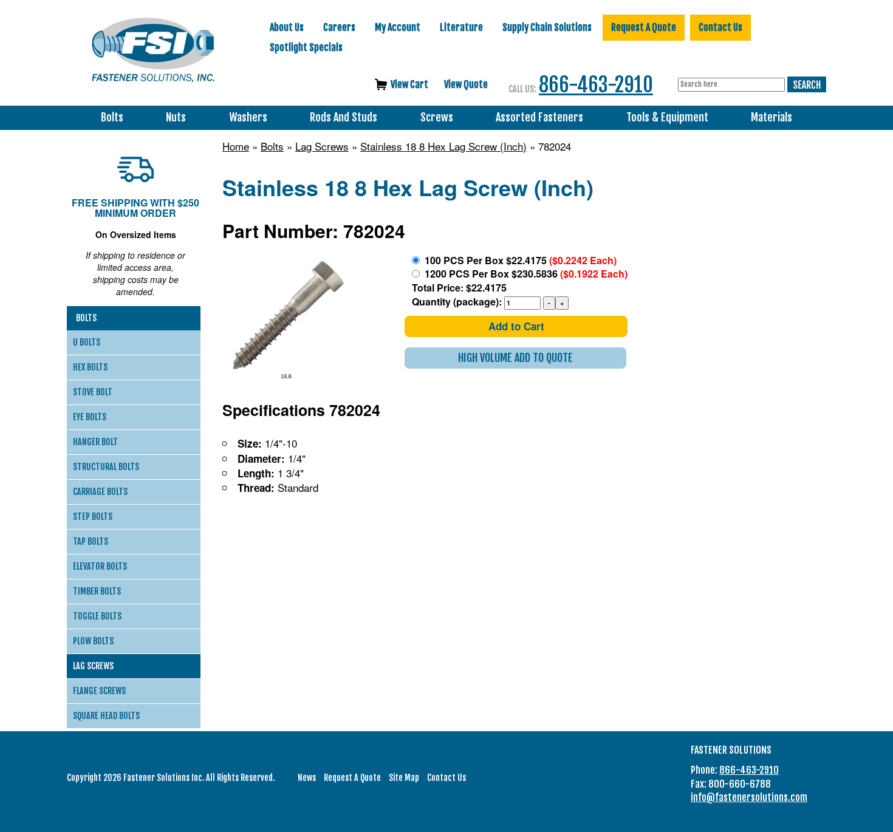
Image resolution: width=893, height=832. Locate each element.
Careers (339, 27)
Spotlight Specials (306, 47)
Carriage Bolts (100, 491)
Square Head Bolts (106, 716)
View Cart (409, 84)
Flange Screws (99, 691)
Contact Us (720, 27)
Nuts (176, 117)
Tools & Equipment (667, 117)
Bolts (112, 117)
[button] (515, 358)
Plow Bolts (93, 641)
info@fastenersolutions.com (749, 797)
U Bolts (86, 342)
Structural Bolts (106, 467)
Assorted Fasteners (539, 117)
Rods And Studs (343, 117)
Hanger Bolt (95, 442)
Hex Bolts (90, 367)
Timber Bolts (97, 591)
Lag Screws (322, 146)
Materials (771, 117)
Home (235, 146)
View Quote (466, 84)
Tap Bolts (90, 541)
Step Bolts (92, 516)
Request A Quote (643, 27)
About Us (287, 27)
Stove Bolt (92, 392)
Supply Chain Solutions (547, 27)
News (307, 777)
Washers (248, 117)
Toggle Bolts (97, 616)
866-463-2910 (596, 84)
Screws (436, 117)
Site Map (404, 777)
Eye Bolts (89, 417)
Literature (461, 27)
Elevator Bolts (100, 566)
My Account (397, 27)
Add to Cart (516, 326)
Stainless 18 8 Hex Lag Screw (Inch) (443, 146)
